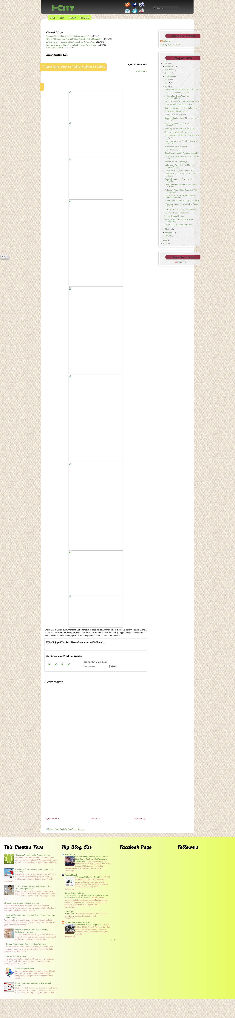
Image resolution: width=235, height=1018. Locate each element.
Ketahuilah (70, 854)
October (168, 73)
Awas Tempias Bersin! (55, 48)
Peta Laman (84, 18)
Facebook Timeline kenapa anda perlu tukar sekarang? (67, 36)
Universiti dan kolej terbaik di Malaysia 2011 (182, 108)
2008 (165, 243)
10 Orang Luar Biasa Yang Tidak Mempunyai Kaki (177, 97)
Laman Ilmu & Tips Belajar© (77, 922)
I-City (63, 8)
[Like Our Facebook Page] (134, 7)
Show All (112, 940)
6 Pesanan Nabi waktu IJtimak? (88, 877)
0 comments (141, 71)
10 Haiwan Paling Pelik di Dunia (177, 213)
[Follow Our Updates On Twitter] (134, 13)
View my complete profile (170, 45)
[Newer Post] (52, 819)
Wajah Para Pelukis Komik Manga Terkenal (182, 101)
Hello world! (69, 914)
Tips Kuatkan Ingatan (173, 150)
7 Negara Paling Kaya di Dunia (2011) (179, 170)
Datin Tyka (70, 911)
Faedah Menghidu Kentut (16, 956)
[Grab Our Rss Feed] (127, 7)
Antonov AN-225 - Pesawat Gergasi (178, 225)
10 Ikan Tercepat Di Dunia (175, 216)
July (167, 83)
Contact (72, 18)
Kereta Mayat (71, 875)
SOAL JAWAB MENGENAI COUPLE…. (180, 105)
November (169, 70)
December (169, 66)
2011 (165, 64)
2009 (165, 240)
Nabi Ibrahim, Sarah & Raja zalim (88, 925)
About (61, 18)
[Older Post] (139, 819)
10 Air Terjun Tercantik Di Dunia (177, 93)
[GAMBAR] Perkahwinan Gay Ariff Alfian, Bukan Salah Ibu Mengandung (74, 39)
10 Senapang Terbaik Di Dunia (176, 111)
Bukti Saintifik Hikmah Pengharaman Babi (181, 153)
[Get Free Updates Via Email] (127, 13)
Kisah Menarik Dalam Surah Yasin (178, 132)
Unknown (167, 41)
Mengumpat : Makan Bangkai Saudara (180, 129)
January (168, 236)
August (168, 80)
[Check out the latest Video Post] (141, 13)
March (168, 229)
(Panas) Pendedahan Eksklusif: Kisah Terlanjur (26, 944)
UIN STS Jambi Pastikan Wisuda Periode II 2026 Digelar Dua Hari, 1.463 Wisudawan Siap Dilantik (92, 859)
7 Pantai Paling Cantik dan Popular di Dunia (182, 201)
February (169, 232)
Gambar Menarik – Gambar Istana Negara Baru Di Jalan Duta (70, 42)
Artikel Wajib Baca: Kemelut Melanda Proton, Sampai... (179, 166)
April (167, 86)
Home (52, 18)
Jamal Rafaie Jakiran (74, 893)
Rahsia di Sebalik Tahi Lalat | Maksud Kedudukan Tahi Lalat (31, 931)
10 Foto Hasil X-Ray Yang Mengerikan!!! (180, 209)
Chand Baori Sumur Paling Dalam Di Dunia (181, 89)
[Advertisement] (96, 772)
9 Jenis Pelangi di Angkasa (175, 115)
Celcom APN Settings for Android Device (32, 855)
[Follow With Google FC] (69, 664)
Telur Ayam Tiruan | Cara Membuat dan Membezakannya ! (180, 196)
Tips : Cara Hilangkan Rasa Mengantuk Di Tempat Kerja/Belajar (71, 45)
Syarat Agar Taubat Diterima (176, 146)
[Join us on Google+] (141, 7)
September (169, 77)
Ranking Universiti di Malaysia (176, 162)
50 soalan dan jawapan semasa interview (22, 903)
